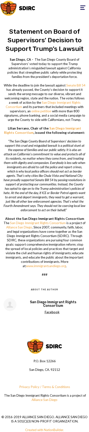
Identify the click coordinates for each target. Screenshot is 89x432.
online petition (41, 111)
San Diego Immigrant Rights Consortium (38, 223)
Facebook (52, 312)
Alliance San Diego (19, 227)
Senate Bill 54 (75, 85)
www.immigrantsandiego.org (46, 266)
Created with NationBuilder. (44, 430)
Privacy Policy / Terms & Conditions (44, 387)
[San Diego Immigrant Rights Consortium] (10, 304)
